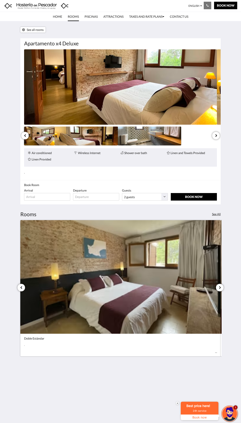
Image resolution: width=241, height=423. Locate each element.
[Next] (216, 135)
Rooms (94, 380)
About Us (96, 402)
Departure (80, 190)
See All (216, 214)
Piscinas (95, 383)
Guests (126, 190)
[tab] (104, 370)
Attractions (97, 392)
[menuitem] (57, 16)
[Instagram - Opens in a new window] (213, 379)
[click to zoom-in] (120, 87)
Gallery (94, 386)
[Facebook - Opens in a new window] (203, 379)
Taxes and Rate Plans (103, 396)
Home (94, 376)
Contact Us (97, 399)
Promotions (97, 389)
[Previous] (25, 135)
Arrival (28, 190)
